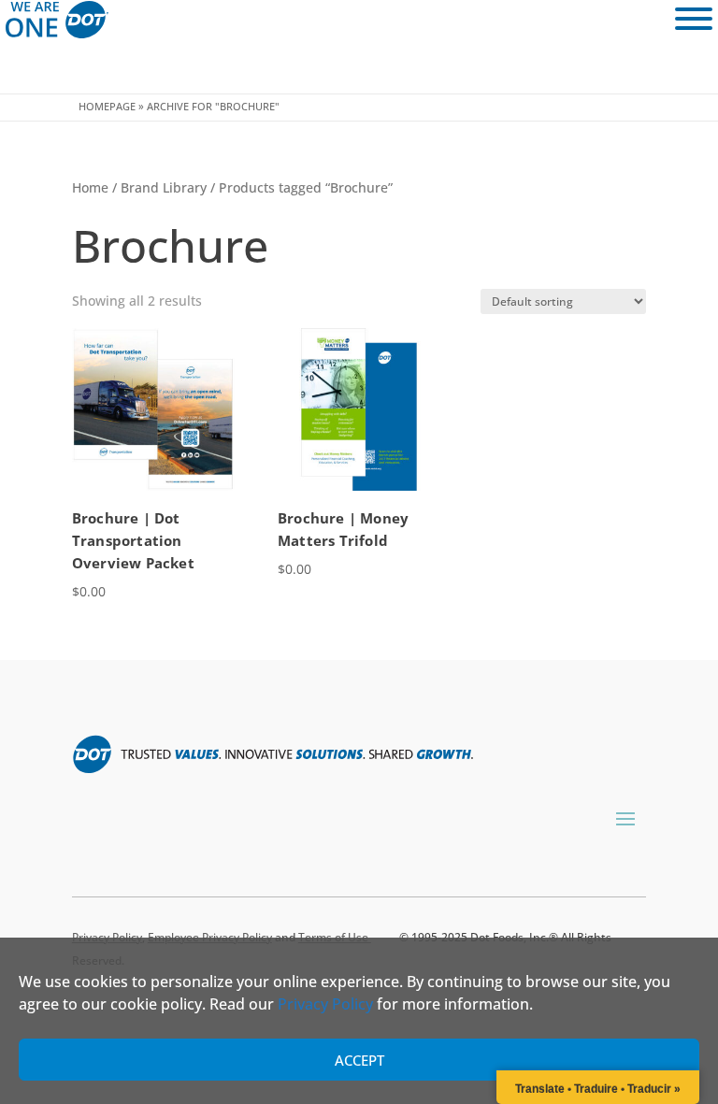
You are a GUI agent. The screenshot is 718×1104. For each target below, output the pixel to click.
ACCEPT (359, 1060)
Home (90, 187)
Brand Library (164, 187)
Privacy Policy (325, 1004)
